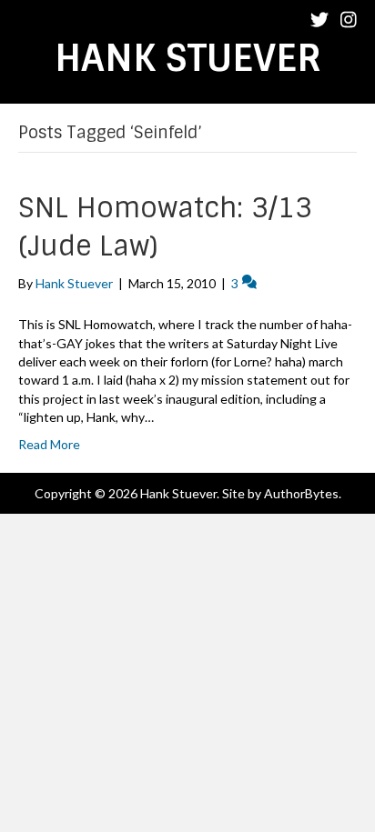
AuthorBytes (301, 493)
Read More (49, 444)
